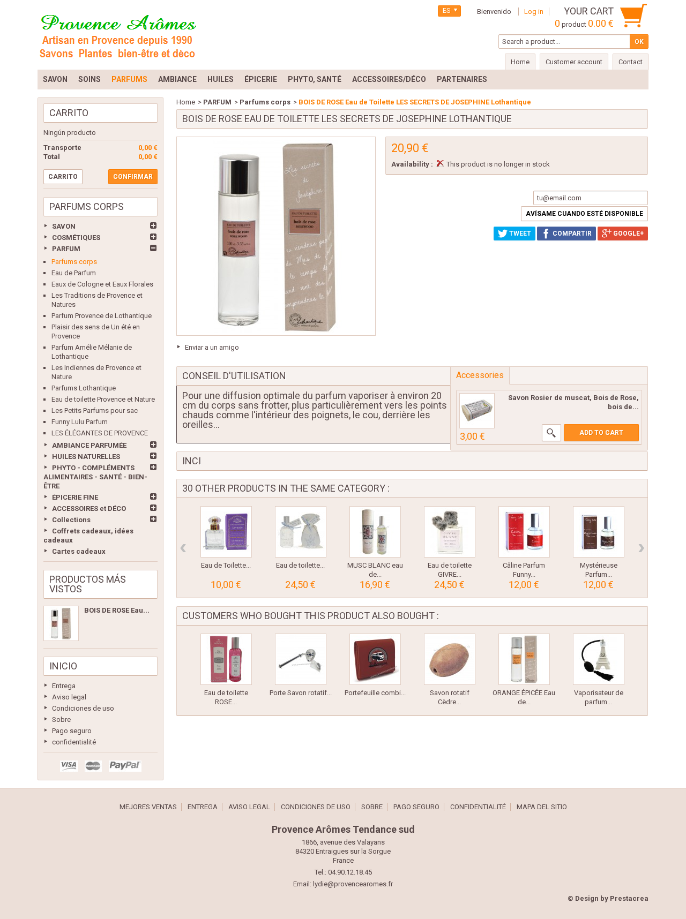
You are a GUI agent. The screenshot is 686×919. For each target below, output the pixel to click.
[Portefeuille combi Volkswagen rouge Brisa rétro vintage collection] (375, 659)
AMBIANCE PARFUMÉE (89, 445)
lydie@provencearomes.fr (353, 884)
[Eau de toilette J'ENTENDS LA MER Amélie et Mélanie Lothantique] (301, 532)
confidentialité (74, 742)
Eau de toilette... (300, 565)
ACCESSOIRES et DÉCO (89, 508)
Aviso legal (69, 697)
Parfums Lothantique (83, 388)
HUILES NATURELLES (86, 457)
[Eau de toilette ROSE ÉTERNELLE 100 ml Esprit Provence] (226, 659)
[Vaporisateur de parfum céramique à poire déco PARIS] (599, 659)
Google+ (628, 233)
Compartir (571, 233)
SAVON (64, 226)
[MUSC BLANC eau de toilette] (375, 532)
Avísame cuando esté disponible (584, 213)
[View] (551, 432)
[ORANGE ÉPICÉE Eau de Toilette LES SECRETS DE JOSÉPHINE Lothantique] (524, 659)
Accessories (480, 375)
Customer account (574, 62)
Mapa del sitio (542, 807)
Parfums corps (74, 262)
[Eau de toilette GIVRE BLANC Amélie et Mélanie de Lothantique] (450, 532)
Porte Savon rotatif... (301, 693)
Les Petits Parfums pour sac (94, 410)
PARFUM (66, 249)
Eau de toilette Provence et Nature (103, 399)
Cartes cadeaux (79, 551)
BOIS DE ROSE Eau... (117, 610)
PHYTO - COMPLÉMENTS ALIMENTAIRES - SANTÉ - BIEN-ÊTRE (95, 477)
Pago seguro (72, 731)
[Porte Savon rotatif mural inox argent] (301, 659)
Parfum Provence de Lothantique (101, 316)
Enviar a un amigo (212, 347)
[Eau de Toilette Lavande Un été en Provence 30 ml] (226, 532)
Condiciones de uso (83, 708)
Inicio (63, 666)
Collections (71, 520)
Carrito (68, 112)
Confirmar (133, 176)
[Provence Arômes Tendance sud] (118, 35)
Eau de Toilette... (226, 565)
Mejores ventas (148, 807)
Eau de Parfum (73, 273)
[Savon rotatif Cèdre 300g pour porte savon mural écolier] (450, 659)
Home (185, 102)
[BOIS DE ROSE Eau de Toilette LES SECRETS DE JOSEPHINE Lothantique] (61, 623)
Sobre (61, 719)
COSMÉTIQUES (76, 237)
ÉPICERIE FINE (75, 497)
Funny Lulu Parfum (79, 422)
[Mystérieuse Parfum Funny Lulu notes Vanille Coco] (599, 532)
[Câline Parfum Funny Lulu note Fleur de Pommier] (524, 532)
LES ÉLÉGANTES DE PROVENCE (99, 433)
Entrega (64, 686)
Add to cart (601, 432)
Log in (533, 11)
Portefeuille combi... (375, 693)
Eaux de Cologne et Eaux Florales (102, 284)
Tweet (519, 233)
